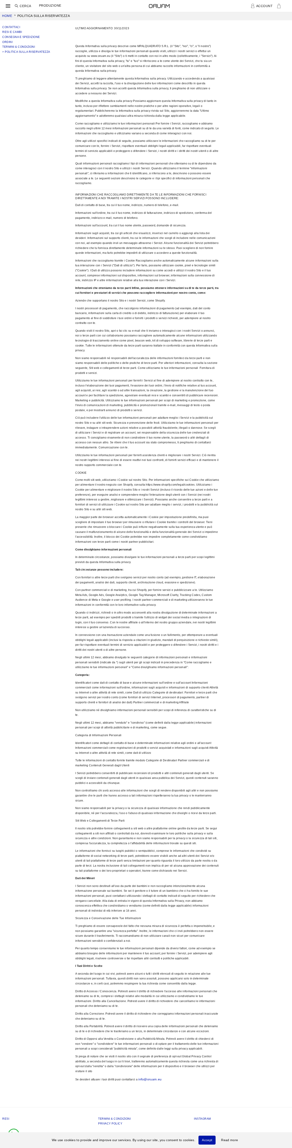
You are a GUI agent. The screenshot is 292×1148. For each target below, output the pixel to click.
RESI (5, 1118)
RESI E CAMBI (12, 32)
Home (7, 16)
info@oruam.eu (150, 1079)
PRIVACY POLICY (110, 1123)
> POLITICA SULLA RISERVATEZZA (26, 51)
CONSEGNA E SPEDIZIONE (21, 37)
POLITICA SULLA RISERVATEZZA (43, 16)
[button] (8, 6)
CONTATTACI (11, 27)
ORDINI (7, 42)
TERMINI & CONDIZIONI (18, 46)
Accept (207, 1140)
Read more (229, 1140)
